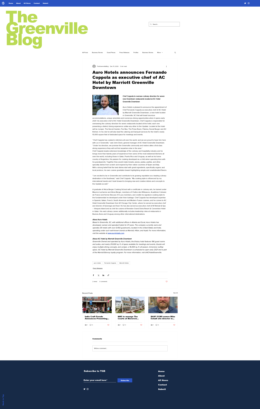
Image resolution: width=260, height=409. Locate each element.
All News (163, 380)
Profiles (135, 52)
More (159, 52)
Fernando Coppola (110, 263)
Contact (162, 385)
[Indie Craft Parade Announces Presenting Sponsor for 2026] (97, 305)
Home (161, 371)
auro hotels (97, 263)
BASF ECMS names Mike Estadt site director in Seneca (163, 318)
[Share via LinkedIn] (103, 275)
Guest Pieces (111, 52)
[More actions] (166, 66)
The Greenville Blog (47, 28)
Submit (162, 389)
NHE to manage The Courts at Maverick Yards (128, 318)
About (161, 376)
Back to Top (3, 399)
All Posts (85, 52)
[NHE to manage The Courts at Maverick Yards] (130, 305)
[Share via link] (108, 275)
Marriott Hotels (124, 263)
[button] (175, 52)
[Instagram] (249, 3)
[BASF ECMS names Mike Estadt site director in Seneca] (163, 305)
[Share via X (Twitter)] (98, 275)
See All (175, 293)
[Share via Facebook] (93, 275)
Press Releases (124, 52)
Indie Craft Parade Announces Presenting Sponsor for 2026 (96, 318)
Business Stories (97, 52)
